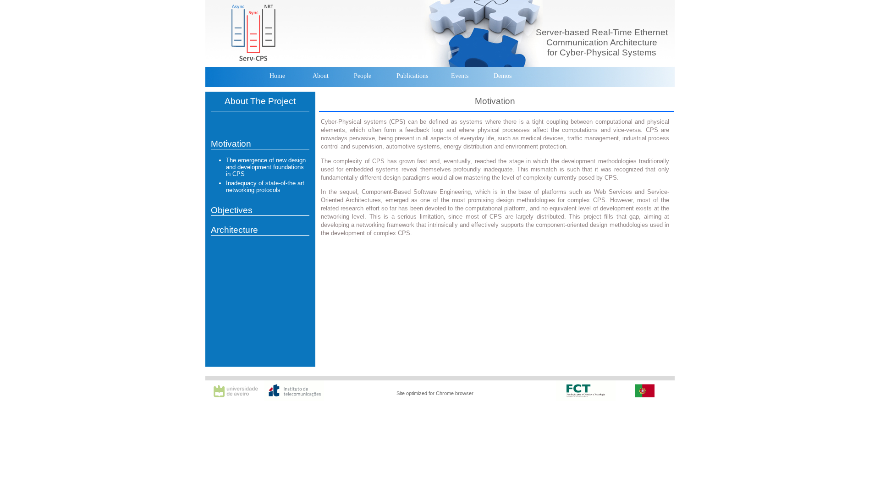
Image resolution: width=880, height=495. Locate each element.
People (362, 75)
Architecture (234, 230)
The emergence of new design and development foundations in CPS (266, 167)
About (321, 75)
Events (459, 75)
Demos (503, 75)
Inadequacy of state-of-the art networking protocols (265, 186)
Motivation (231, 143)
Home (277, 75)
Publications (412, 75)
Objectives (232, 210)
